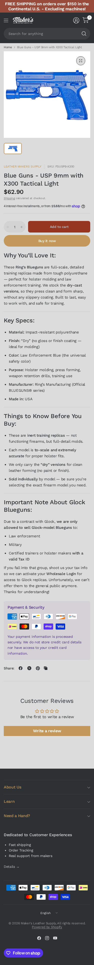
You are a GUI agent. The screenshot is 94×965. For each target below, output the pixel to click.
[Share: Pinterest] (38, 668)
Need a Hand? (17, 815)
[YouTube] (55, 938)
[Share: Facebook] (20, 668)
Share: (9, 668)
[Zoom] (80, 60)
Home (8, 47)
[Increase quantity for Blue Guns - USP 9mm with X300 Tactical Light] (21, 227)
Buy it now (47, 241)
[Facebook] (39, 938)
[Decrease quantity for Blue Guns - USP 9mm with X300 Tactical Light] (8, 227)
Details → (12, 867)
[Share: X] (29, 668)
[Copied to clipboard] (45, 668)
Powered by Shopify (47, 927)
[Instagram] (47, 938)
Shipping (9, 198)
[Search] (84, 33)
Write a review (47, 730)
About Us (12, 787)
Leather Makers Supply (22, 166)
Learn (9, 801)
